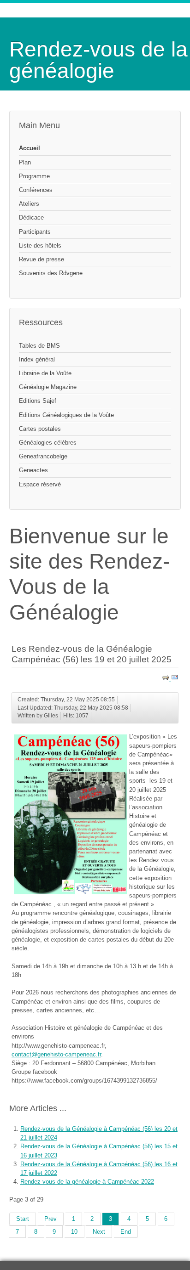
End (125, 1231)
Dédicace (31, 217)
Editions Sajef (37, 400)
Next (99, 1231)
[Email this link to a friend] (174, 679)
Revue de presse (41, 259)
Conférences (36, 189)
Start (22, 1218)
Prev (50, 1218)
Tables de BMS (39, 345)
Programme (34, 176)
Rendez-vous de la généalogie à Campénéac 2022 (87, 1181)
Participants (35, 231)
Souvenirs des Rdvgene (51, 273)
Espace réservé (40, 484)
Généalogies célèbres (48, 442)
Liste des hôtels (40, 245)
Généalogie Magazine (48, 387)
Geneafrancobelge (43, 456)
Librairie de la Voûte (45, 373)
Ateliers (29, 203)
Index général (37, 359)
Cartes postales (40, 428)
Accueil (29, 148)
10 (74, 1231)
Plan (25, 162)
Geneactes (33, 470)
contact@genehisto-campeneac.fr (56, 1054)
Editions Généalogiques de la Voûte (66, 415)
